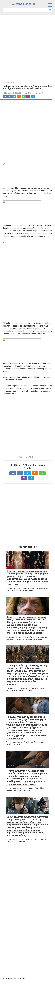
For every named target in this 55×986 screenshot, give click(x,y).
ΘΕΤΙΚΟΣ (28, 93)
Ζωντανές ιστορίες (23, 3)
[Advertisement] (27, 46)
